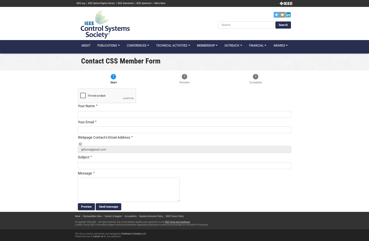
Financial (256, 45)
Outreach (231, 45)
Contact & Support (113, 216)
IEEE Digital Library (101, 3)
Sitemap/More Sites (92, 216)
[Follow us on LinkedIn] (288, 16)
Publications (107, 45)
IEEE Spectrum (144, 3)
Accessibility (131, 216)
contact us (98, 236)
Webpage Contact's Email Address (104, 137)
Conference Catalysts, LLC (133, 233)
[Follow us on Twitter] (276, 16)
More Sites (160, 3)
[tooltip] (80, 144)
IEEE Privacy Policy (175, 216)
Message (85, 173)
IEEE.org (80, 3)
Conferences (136, 45)
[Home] (105, 24)
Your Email (86, 122)
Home (77, 216)
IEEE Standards (126, 3)
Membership (206, 45)
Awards (279, 45)
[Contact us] (282, 16)
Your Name (86, 106)
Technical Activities (171, 45)
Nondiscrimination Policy (151, 216)
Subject (83, 157)
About (86, 45)
